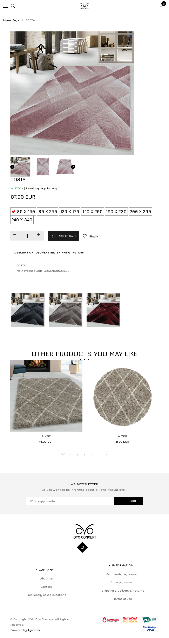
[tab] (24, 252)
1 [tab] (62, 455)
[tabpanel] (46, 403)
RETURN (78, 252)
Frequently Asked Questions (46, 595)
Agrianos (34, 630)
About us (46, 578)
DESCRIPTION (24, 252)
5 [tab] (91, 455)
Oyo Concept (44, 619)
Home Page (11, 20)
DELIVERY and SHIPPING (53, 252)
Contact (46, 586)
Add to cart (67, 235)
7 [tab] (106, 455)
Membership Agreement (123, 574)
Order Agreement (122, 582)
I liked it (93, 236)
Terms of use (123, 598)
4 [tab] (84, 455)
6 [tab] (99, 455)
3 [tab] (77, 455)
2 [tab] (70, 455)
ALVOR (46, 436)
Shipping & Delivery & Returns (122, 590)
